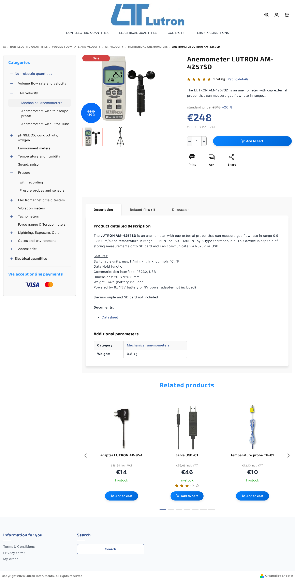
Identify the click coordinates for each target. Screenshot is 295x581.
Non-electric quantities (33, 74)
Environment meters (34, 148)
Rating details (238, 79)
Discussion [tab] (180, 210)
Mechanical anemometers (41, 103)
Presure (24, 172)
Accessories (27, 249)
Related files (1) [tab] (142, 210)
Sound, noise (28, 164)
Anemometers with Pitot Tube (45, 124)
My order (10, 559)
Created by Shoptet (279, 575)
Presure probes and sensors (42, 190)
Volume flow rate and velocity (42, 83)
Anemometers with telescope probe (44, 113)
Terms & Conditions (19, 547)
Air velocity (29, 93)
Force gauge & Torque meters (42, 224)
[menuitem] (87, 32)
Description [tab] (103, 210)
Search (110, 549)
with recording (31, 182)
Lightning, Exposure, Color (39, 232)
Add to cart (254, 141)
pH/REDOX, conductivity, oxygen (38, 137)
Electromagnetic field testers (41, 200)
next (288, 455)
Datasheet (110, 317)
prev (85, 455)
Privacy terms (14, 553)
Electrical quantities (31, 258)
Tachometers (28, 216)
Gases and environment (37, 241)
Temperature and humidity (39, 156)
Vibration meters (31, 208)
